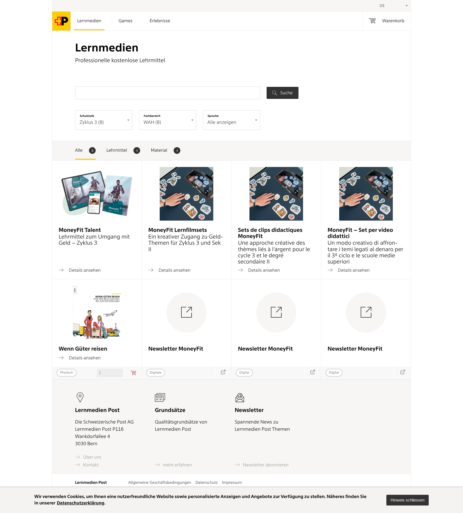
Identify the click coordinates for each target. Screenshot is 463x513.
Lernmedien (89, 21)
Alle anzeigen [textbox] (221, 122)
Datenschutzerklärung (80, 503)
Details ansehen (84, 270)
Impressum (232, 482)
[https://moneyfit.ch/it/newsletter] (223, 373)
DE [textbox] (382, 5)
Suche (286, 92)
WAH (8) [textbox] (152, 122)
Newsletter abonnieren (265, 464)
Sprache (213, 116)
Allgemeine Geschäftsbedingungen (159, 482)
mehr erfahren (177, 464)
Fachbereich (152, 116)
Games (125, 21)
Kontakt (90, 464)
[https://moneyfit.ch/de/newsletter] (312, 373)
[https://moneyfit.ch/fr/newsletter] (402, 373)
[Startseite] (61, 21)
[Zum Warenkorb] (133, 373)
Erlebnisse (160, 21)
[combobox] (393, 5)
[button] (407, 500)
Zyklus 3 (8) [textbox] (92, 122)
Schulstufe (87, 116)
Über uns (91, 457)
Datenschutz (206, 482)
